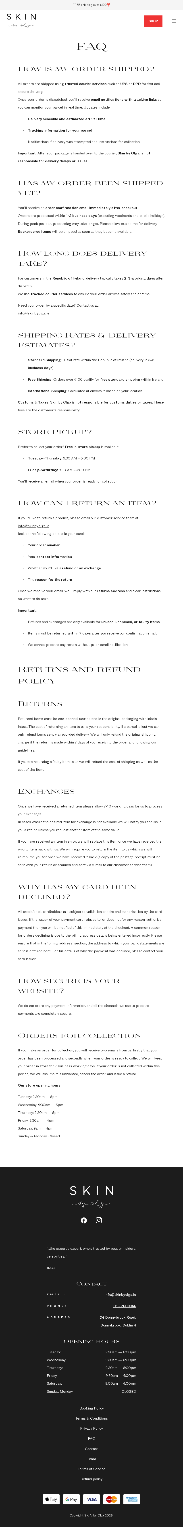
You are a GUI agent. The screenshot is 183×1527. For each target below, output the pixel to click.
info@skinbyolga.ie (33, 313)
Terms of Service (91, 1468)
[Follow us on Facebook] (84, 1220)
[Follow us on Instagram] (99, 1220)
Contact (91, 1448)
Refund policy (91, 1479)
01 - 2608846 (124, 1306)
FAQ (91, 1438)
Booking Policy (91, 1408)
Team (91, 1458)
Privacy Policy (91, 1428)
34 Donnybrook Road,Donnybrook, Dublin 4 (118, 1321)
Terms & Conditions (91, 1418)
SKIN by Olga (21, 21)
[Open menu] (173, 21)
